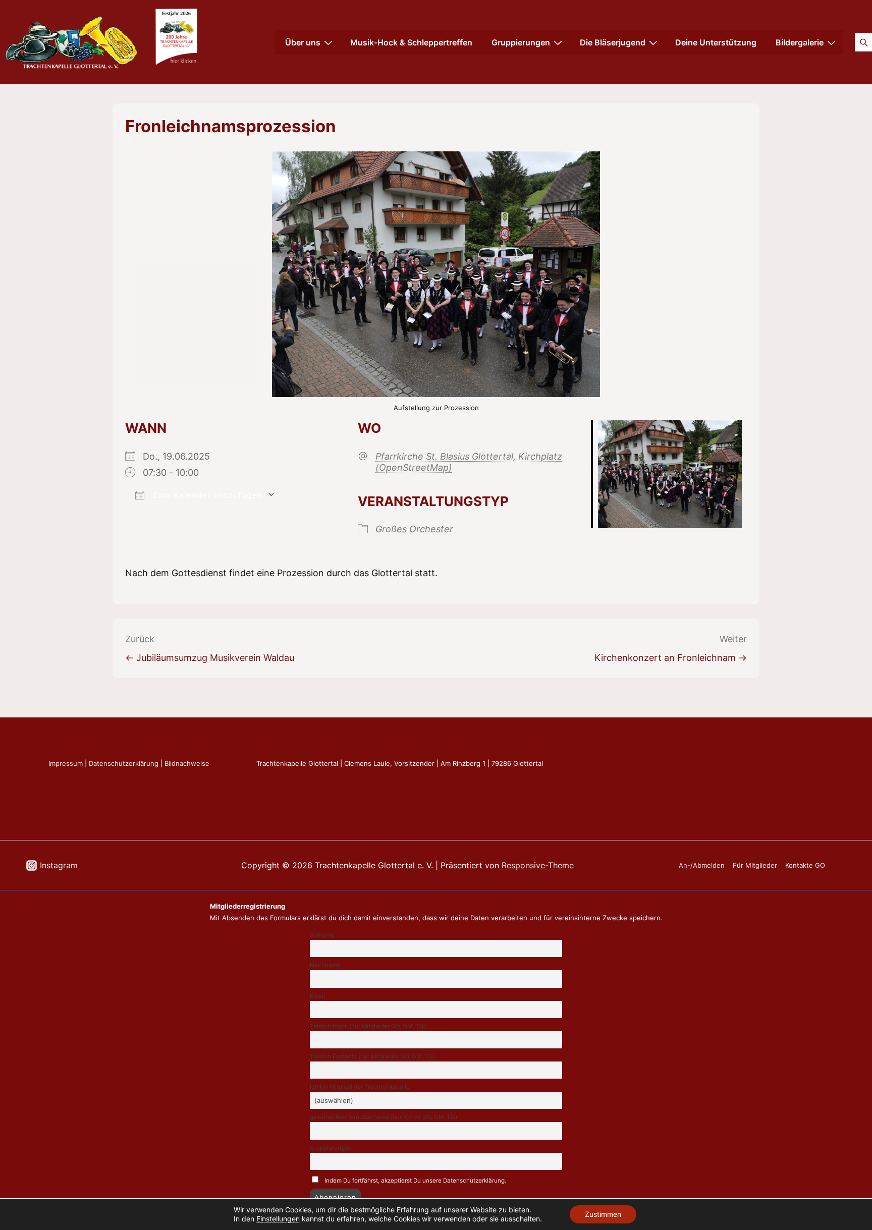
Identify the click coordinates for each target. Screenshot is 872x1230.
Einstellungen (278, 1218)
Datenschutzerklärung (123, 763)
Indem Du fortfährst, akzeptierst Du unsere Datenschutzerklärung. (415, 1180)
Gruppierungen (521, 42)
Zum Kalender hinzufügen (205, 495)
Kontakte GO (805, 865)
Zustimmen (603, 1214)
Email (317, 995)
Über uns (302, 42)
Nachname (325, 965)
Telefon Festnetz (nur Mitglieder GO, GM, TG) (372, 1056)
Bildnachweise (187, 763)
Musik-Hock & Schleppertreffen (411, 42)
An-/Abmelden (702, 865)
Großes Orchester (414, 529)
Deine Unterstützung (715, 42)
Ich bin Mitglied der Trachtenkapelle (360, 1086)
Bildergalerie (800, 42)
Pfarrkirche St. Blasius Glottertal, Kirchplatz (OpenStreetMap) (468, 462)
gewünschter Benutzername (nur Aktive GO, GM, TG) (383, 1117)
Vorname (322, 934)
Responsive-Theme (538, 865)
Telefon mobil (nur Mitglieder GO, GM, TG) (368, 1026)
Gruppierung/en (332, 1147)
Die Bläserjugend (612, 42)
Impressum (65, 763)
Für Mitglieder (755, 865)
